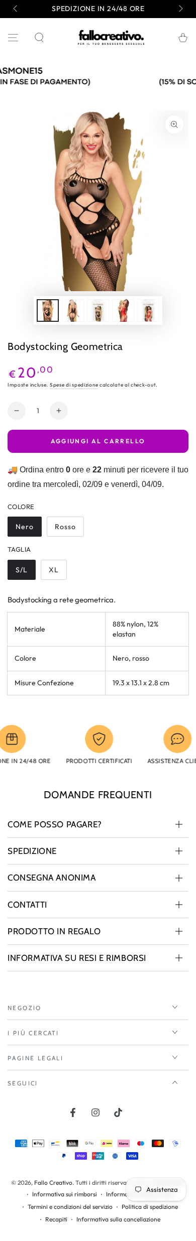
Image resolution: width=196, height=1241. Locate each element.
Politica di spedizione (150, 1206)
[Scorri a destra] (179, 9)
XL (57, 572)
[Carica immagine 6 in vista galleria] (148, 310)
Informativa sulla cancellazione (118, 1219)
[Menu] (13, 38)
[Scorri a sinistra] (16, 9)
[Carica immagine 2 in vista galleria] (73, 310)
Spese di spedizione (74, 385)
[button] (39, 38)
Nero (28, 529)
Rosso (69, 529)
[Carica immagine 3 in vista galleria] (98, 310)
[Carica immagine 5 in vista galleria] (123, 310)
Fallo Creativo (53, 1182)
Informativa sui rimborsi (64, 1194)
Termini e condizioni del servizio (70, 1206)
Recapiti (56, 1219)
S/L (25, 572)
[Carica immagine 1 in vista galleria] (48, 310)
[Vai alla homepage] (111, 38)
